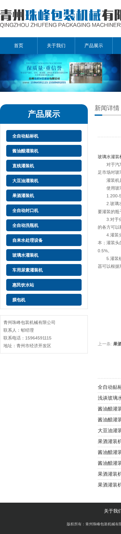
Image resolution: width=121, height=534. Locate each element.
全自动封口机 (25, 210)
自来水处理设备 (27, 240)
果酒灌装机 (23, 195)
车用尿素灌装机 (27, 269)
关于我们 (56, 45)
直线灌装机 (23, 165)
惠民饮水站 (23, 284)
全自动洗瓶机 (25, 225)
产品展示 (93, 45)
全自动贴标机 (25, 135)
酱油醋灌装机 (25, 150)
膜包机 (18, 299)
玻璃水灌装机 (25, 255)
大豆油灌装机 (25, 180)
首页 (18, 45)
